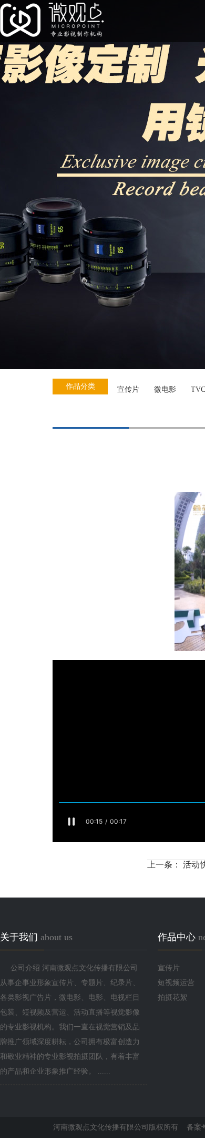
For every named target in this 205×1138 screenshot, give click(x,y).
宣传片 (169, 968)
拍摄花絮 (172, 997)
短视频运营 (176, 983)
